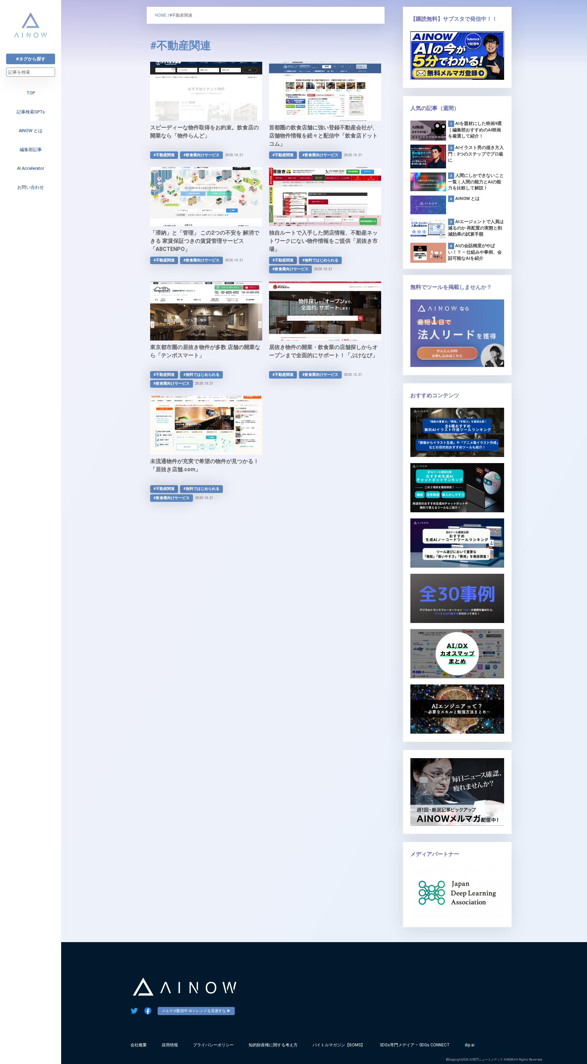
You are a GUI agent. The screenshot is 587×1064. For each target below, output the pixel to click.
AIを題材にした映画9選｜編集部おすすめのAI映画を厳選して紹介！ (475, 130)
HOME (160, 15)
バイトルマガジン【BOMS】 (339, 1045)
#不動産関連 (164, 155)
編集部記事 (31, 149)
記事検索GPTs (31, 111)
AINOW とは (30, 130)
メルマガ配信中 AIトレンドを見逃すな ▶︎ (196, 1011)
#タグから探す (31, 58)
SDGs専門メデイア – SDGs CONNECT (415, 1045)
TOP (30, 92)
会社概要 (138, 1045)
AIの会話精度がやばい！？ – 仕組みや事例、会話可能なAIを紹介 (475, 252)
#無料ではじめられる (320, 260)
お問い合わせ (30, 187)
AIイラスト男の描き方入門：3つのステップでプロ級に (476, 154)
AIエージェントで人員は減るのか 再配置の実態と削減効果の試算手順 (476, 228)
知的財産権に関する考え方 (273, 1045)
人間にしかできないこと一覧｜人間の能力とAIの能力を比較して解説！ (476, 181)
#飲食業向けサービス (201, 155)
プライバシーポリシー (213, 1045)
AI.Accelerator (30, 168)
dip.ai (470, 1045)
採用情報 (170, 1045)
